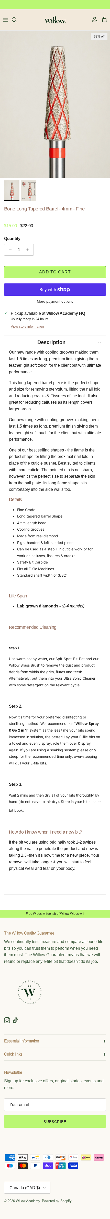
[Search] (17, 19)
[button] (55, 342)
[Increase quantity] (29, 249)
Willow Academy (28, 1201)
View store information (27, 326)
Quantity (12, 238)
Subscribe (54, 1122)
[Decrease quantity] (8, 249)
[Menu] (5, 19)
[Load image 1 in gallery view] (55, 104)
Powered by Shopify (57, 1201)
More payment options (55, 301)
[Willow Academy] (55, 20)
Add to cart (55, 272)
